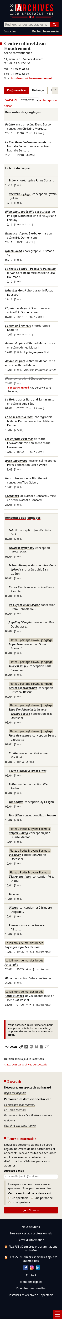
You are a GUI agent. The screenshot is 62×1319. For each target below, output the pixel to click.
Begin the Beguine (15, 1093)
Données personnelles (31, 1288)
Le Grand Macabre (15, 1110)
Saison (11, 100)
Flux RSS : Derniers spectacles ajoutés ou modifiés (33, 1259)
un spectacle (19, 1198)
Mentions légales (31, 1282)
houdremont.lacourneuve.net (31, 78)
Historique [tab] (38, 90)
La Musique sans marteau (19, 1105)
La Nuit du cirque (17, 168)
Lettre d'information (31, 1240)
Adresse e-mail (14, 1170)
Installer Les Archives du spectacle (31, 1295)
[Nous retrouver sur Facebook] (25, 1268)
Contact (31, 1275)
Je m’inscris (31, 1210)
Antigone (9, 1120)
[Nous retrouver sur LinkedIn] (38, 1268)
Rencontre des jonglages (22, 112)
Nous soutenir (31, 1227)
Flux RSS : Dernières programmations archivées (33, 1248)
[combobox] (27, 24)
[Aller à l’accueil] (31, 17)
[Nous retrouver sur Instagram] (32, 1268)
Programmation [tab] (16, 90)
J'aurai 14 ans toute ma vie (20, 1126)
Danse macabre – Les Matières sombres (28, 1115)
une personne (43, 1198)
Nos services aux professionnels (31, 1233)
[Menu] (57, 1314)
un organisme (20, 1202)
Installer (10, 31)
